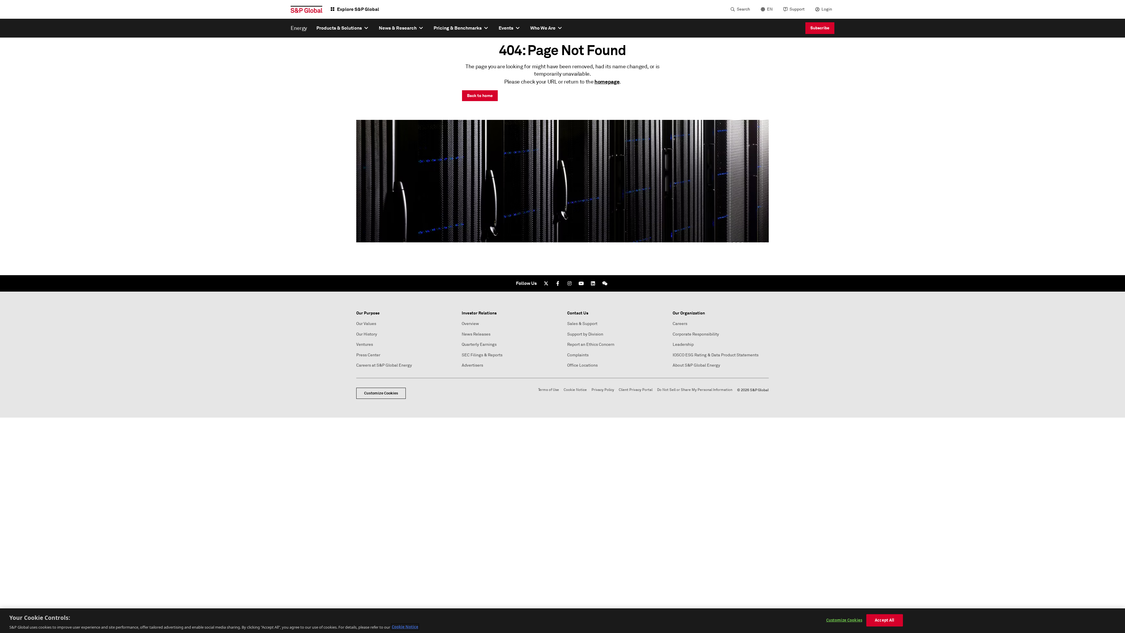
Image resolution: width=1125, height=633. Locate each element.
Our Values (366, 323)
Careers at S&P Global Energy (384, 365)
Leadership (683, 344)
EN (770, 9)
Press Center (368, 355)
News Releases (476, 334)
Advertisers (472, 365)
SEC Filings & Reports (482, 355)
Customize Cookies (381, 393)
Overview (470, 323)
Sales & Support (582, 323)
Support (797, 9)
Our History (366, 334)
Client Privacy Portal (635, 390)
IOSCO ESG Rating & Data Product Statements (715, 355)
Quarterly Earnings (479, 344)
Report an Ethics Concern (590, 344)
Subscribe (819, 27)
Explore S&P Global (358, 9)
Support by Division (585, 334)
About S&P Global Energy (696, 365)
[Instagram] (569, 283)
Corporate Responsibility (696, 334)
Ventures (364, 344)
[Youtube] (581, 283)
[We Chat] (604, 283)
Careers (680, 323)
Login (826, 9)
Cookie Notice (575, 390)
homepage (606, 81)
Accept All (884, 619)
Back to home (480, 95)
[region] (562, 620)
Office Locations (582, 365)
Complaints (578, 355)
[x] (546, 283)
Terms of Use (548, 390)
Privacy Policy (603, 390)
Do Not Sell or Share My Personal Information (694, 390)
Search (743, 9)
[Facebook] (557, 283)
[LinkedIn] (593, 283)
